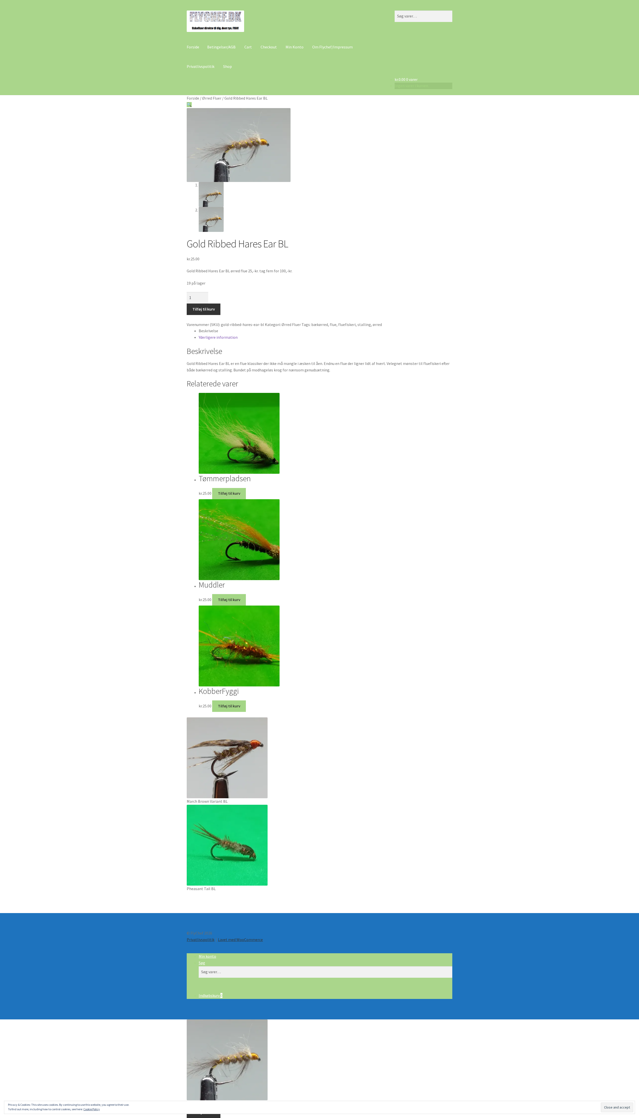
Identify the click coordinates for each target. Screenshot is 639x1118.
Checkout (269, 46)
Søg (202, 962)
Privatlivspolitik (200, 66)
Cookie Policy (91, 1109)
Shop (227, 66)
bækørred (319, 324)
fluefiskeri (347, 324)
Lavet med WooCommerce (240, 939)
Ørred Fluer (211, 98)
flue (333, 324)
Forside (193, 46)
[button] (189, 104)
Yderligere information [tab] (218, 337)
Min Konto (295, 46)
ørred (377, 324)
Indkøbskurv (210, 995)
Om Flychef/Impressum (332, 46)
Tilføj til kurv (203, 309)
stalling (364, 324)
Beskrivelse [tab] (208, 330)
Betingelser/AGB (221, 46)
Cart (248, 46)
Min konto (207, 956)
